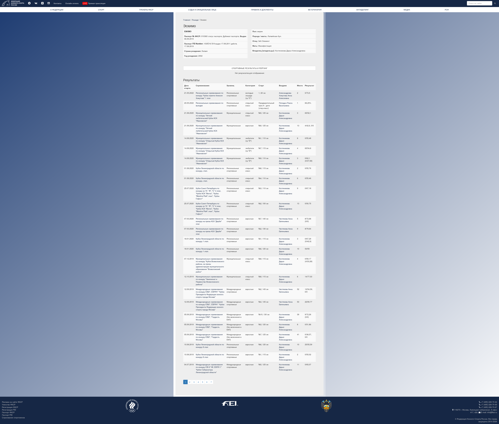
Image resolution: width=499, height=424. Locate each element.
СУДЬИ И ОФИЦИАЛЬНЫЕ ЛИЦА (202, 9)
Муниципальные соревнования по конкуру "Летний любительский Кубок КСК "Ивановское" (209, 117)
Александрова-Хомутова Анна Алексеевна (285, 95)
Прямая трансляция (94, 3)
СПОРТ (101, 9)
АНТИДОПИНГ (362, 9)
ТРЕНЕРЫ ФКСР (146, 9)
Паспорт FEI (7, 415)
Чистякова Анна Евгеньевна (286, 220)
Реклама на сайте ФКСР (12, 402)
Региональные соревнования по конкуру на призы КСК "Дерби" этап (209, 221)
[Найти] (495, 3)
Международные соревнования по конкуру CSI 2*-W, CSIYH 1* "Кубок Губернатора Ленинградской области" (209, 368)
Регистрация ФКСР (10, 407)
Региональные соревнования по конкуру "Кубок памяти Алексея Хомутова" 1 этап (209, 95)
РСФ (447, 9)
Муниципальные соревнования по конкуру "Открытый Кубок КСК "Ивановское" (210, 141)
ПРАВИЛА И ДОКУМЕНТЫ (262, 9)
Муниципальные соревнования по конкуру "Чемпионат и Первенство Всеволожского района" (209, 280)
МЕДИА (407, 9)
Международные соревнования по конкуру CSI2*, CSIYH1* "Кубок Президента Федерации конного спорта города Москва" (210, 293)
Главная (186, 19)
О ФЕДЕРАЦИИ (56, 9)
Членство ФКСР (8, 404)
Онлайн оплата (71, 3)
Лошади (195, 19)
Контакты (57, 3)
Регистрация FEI (9, 409)
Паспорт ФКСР (8, 412)
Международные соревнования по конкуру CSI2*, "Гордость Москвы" (209, 317)
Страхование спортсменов (13, 417)
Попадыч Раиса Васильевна (285, 104)
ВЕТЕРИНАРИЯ (314, 9)
